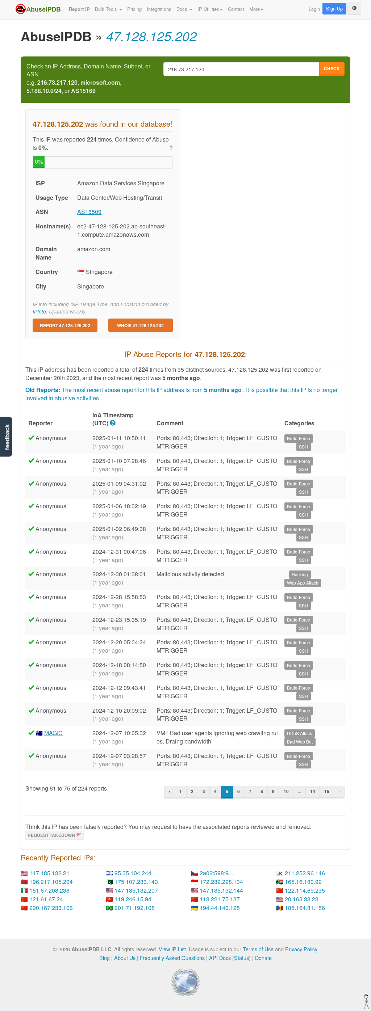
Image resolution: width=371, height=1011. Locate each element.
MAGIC (53, 733)
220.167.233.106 (51, 907)
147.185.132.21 (49, 873)
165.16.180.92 (303, 881)
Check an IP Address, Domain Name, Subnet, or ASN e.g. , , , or (88, 78)
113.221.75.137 (220, 899)
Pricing (134, 8)
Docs (182, 8)
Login (314, 8)
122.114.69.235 (305, 890)
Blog (104, 957)
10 (286, 791)
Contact (236, 8)
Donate (263, 957)
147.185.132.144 (221, 890)
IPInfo (39, 311)
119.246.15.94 (132, 899)
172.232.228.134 (221, 881)
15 (326, 791)
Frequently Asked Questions (172, 957)
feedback (7, 437)
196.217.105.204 (51, 881)
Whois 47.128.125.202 (140, 325)
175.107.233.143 (136, 881)
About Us (125, 957)
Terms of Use (258, 949)
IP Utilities (208, 8)
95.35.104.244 (132, 873)
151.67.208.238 (49, 890)
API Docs (220, 957)
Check (332, 68)
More (254, 8)
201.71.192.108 (134, 907)
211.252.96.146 (305, 873)
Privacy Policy (301, 949)
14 (312, 791)
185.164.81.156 (305, 907)
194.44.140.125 (220, 907)
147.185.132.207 (136, 890)
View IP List (172, 949)
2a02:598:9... (216, 873)
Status (241, 957)
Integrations (159, 8)
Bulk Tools (106, 8)
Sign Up (334, 8)
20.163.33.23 (301, 899)
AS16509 (89, 211)
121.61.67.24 (46, 899)
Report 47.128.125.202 (65, 325)
